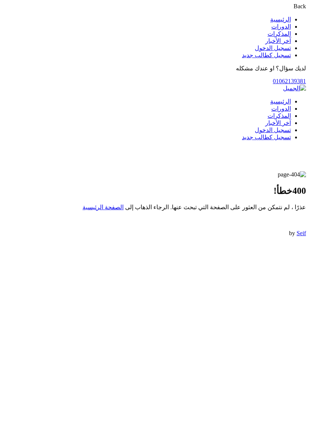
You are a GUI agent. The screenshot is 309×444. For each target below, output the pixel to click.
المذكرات (279, 33)
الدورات (281, 26)
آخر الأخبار (278, 41)
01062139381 (289, 81)
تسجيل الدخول (273, 48)
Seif (301, 233)
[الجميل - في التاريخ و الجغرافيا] (294, 88)
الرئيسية (280, 19)
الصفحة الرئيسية (103, 207)
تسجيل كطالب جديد (266, 55)
